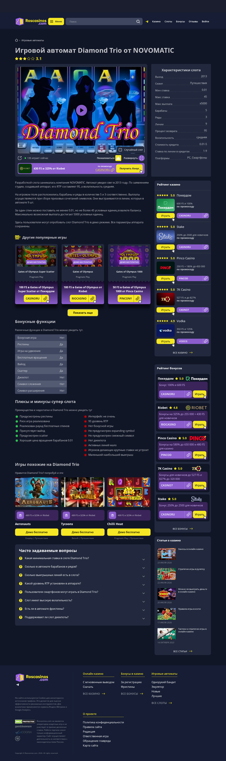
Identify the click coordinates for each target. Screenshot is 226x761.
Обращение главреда (97, 741)
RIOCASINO (79, 298)
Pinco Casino (186, 258)
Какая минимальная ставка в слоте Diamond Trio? (57, 558)
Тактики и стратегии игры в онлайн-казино (192, 630)
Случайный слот (133, 149)
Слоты (168, 21)
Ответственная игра (96, 736)
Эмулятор (158, 686)
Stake (180, 226)
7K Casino (183, 289)
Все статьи (180, 651)
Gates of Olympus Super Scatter (36, 271)
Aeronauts (23, 524)
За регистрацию (131, 682)
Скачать (88, 686)
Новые (156, 691)
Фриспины (128, 686)
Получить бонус (129, 168)
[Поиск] (138, 21)
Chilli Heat (115, 524)
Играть (165, 215)
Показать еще (83, 313)
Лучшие (157, 696)
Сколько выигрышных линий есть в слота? (52, 575)
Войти (205, 21)
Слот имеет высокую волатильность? (48, 600)
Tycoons (67, 524)
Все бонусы (180, 528)
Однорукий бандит (164, 682)
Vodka (181, 321)
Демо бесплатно (36, 262)
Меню (58, 21)
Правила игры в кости (189, 609)
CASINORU (33, 298)
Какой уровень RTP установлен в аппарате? (53, 583)
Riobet (163, 407)
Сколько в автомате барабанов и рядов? (51, 566)
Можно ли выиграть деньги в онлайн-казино (192, 590)
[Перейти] (147, 22)
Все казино (180, 352)
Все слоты (159, 703)
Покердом (184, 195)
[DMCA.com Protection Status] (25, 722)
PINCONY (126, 298)
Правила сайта (92, 727)
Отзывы (193, 21)
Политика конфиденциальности (103, 722)
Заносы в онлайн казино (190, 549)
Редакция (89, 731)
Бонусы (180, 21)
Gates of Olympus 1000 (129, 271)
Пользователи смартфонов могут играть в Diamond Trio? (61, 592)
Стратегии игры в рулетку (191, 569)
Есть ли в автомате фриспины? (44, 609)
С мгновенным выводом (98, 682)
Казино (156, 21)
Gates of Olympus (83, 271)
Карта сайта (90, 745)
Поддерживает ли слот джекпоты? (46, 617)
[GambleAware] (25, 726)
